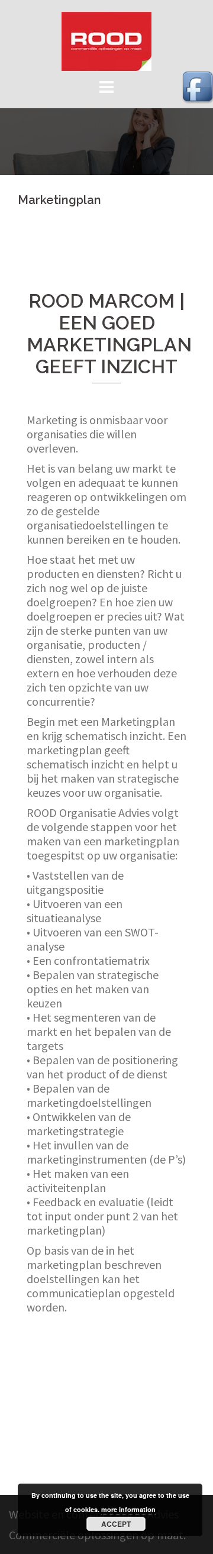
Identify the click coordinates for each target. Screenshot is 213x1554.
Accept (116, 1524)
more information (128, 1509)
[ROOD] (106, 40)
